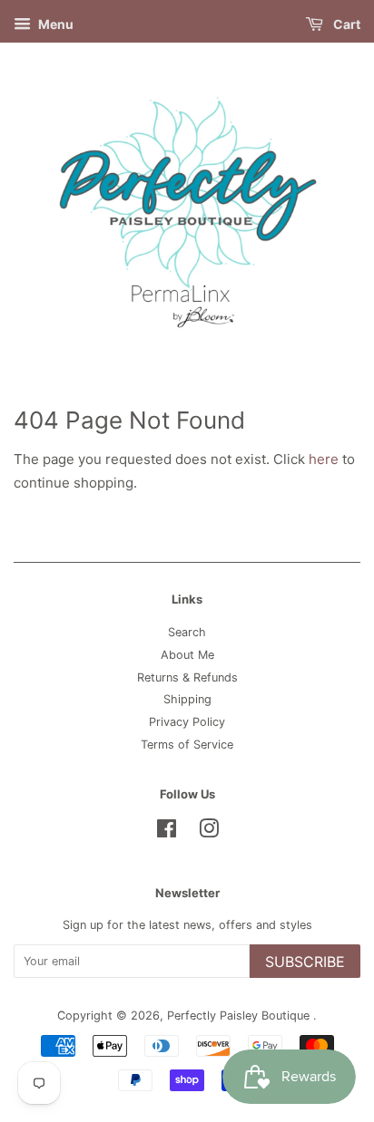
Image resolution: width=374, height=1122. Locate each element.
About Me (187, 655)
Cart (345, 24)
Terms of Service (187, 744)
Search (187, 632)
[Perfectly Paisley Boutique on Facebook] (166, 832)
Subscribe (305, 962)
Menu (54, 24)
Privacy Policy (187, 722)
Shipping (187, 699)
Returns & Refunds (187, 677)
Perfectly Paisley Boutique (240, 1015)
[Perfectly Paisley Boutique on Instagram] (209, 832)
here (324, 459)
